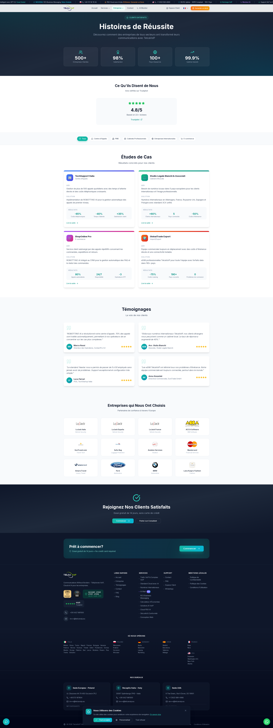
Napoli (83, 645)
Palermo (78, 650)
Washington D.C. (193, 659)
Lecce (89, 650)
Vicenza (79, 648)
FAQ (117, 593)
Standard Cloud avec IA (149, 584)
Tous (84, 139)
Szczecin (116, 650)
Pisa (107, 650)
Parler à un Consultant (148, 521)
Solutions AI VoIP (147, 606)
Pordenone (98, 648)
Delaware (191, 656)
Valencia (165, 650)
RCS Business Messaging (145, 597)
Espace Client (170, 585)
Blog (117, 597)
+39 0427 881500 (126, 698)
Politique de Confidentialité (195, 578)
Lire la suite (70, 223)
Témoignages (121, 585)
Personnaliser (124, 720)
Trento (66, 652)
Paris (189, 645)
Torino (77, 645)
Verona (72, 648)
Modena (95, 650)
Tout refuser (140, 720)
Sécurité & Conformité (148, 613)
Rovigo (72, 650)
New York (191, 661)
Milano (66, 645)
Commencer (121, 521)
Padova (66, 648)
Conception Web (146, 617)
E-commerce (189, 139)
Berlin (140, 645)
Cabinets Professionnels (136, 139)
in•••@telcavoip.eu (77, 619)
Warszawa (116, 645)
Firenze (89, 645)
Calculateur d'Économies (150, 602)
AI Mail (145, 592)
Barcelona (166, 648)
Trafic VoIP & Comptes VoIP (149, 578)
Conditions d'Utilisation (198, 587)
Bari (84, 650)
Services (104, 8)
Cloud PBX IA (145, 610)
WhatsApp (169, 589)
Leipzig (140, 650)
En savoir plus (155, 714)
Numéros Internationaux (149, 587)
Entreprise (117, 8)
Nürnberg (141, 652)
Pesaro (102, 650)
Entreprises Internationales (165, 139)
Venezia (103, 645)
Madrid (165, 645)
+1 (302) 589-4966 (176, 698)
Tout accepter (104, 720)
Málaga (165, 652)
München (141, 648)
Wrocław (116, 652)
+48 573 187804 (75, 698)
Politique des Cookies (198, 584)
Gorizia (106, 648)
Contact (130, 8)
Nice (189, 648)
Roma (71, 645)
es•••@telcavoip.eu (176, 701)
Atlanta (190, 664)
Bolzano (72, 652)
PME (117, 139)
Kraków (115, 648)
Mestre (66, 650)
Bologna (96, 645)
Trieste (86, 648)
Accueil (94, 8)
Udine (91, 648)
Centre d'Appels (100, 139)
